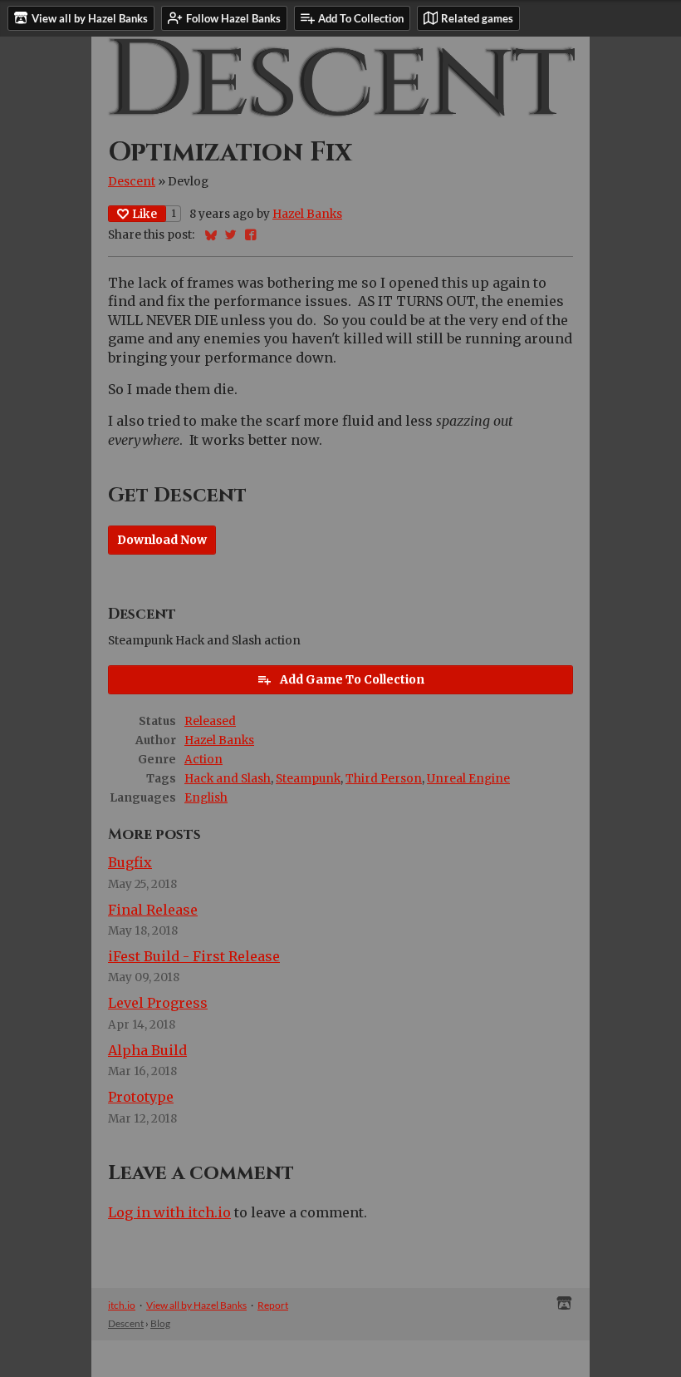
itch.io (121, 1305)
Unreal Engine (468, 779)
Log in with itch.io (169, 1212)
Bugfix (130, 862)
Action (203, 760)
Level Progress (158, 1002)
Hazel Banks (307, 214)
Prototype (141, 1096)
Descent (131, 182)
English (206, 798)
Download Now (162, 539)
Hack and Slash (227, 779)
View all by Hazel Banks (196, 1305)
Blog (160, 1323)
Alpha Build (147, 1050)
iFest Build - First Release (194, 956)
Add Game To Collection (352, 679)
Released (210, 721)
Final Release (153, 909)
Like (144, 213)
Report (272, 1305)
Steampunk (308, 779)
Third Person (383, 779)
